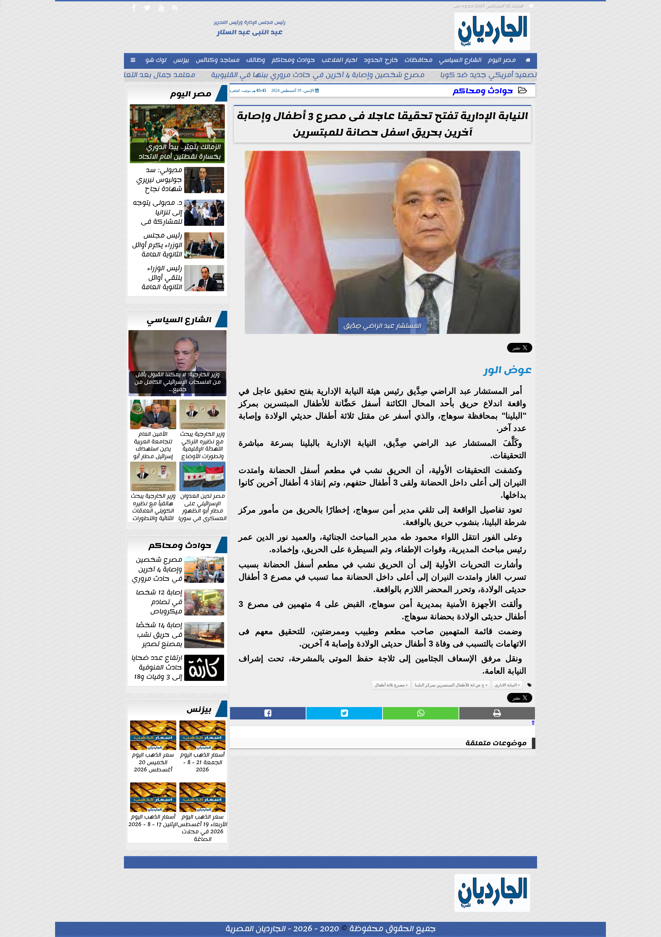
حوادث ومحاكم (483, 91)
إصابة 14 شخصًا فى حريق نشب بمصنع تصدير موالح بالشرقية (180, 635)
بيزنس (199, 709)
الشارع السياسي (179, 320)
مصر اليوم (190, 94)
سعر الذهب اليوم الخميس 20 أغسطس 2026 (153, 762)
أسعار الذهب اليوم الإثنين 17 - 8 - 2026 (153, 820)
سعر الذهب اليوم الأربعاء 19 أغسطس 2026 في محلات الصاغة (202, 827)
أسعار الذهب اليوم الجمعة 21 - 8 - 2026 (202, 762)
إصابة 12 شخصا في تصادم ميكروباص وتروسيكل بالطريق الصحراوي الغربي (180, 602)
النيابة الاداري (506, 685)
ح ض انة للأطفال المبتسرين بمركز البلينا (449, 685)
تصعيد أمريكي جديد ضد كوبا (488, 76)
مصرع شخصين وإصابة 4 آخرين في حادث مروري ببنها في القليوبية (317, 76)
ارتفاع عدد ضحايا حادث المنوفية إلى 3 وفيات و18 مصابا (178, 667)
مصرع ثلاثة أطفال (390, 685)
